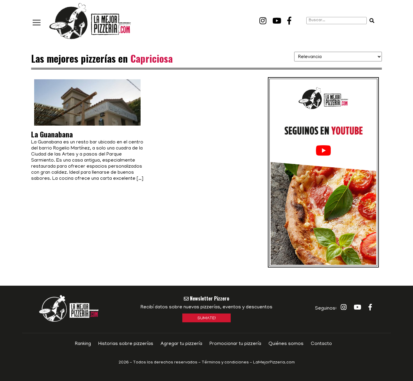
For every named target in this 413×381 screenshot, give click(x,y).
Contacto (321, 344)
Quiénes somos (286, 344)
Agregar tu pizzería (181, 344)
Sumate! (206, 318)
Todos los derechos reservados (165, 362)
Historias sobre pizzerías (125, 344)
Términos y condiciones (225, 362)
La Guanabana (52, 134)
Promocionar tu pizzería (235, 344)
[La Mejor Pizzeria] (90, 21)
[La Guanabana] (87, 114)
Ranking (83, 344)
